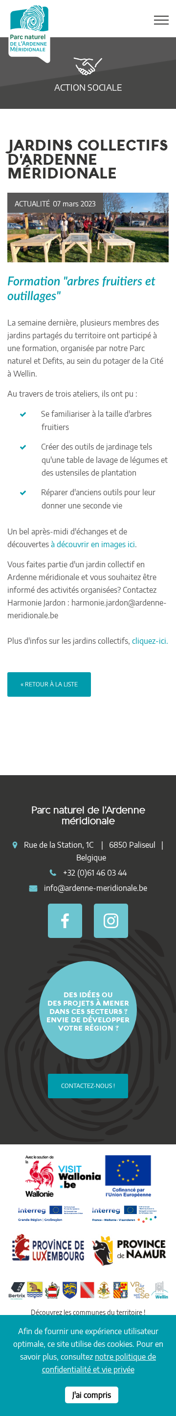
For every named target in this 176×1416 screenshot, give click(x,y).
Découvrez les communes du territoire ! (88, 1312)
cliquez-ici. (150, 641)
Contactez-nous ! (88, 1085)
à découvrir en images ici (93, 544)
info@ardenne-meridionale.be (95, 888)
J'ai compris (91, 1395)
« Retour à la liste (49, 684)
